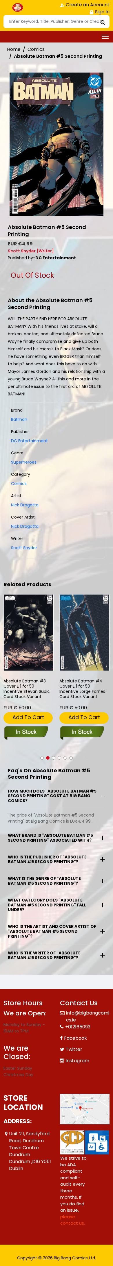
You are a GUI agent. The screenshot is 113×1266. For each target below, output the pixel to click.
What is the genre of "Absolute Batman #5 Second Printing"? (44, 881)
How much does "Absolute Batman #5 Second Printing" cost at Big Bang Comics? (52, 796)
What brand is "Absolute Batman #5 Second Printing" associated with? (50, 837)
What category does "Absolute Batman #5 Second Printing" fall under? (47, 905)
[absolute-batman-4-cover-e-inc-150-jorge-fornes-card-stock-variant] (84, 633)
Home (14, 49)
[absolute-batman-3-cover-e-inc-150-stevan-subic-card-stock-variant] (28, 633)
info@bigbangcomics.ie (87, 1016)
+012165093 (77, 1026)
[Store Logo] (17, 7)
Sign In (102, 11)
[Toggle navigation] (105, 37)
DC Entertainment (29, 441)
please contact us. (72, 1220)
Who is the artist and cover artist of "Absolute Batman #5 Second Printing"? (52, 931)
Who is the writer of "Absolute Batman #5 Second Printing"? (44, 955)
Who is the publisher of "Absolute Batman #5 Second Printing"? (47, 859)
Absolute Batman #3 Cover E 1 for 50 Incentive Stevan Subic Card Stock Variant (26, 688)
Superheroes (24, 462)
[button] (42, 758)
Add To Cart (28, 717)
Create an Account (87, 4)
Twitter (74, 1049)
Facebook (75, 1038)
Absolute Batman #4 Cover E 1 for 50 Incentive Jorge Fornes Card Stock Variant (82, 688)
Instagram (77, 1060)
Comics (36, 49)
